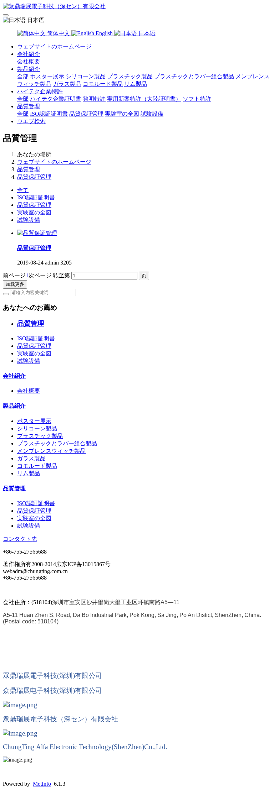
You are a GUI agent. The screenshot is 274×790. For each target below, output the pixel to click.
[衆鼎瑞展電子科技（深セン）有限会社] (137, 6)
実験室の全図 (122, 114)
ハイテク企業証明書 (55, 99)
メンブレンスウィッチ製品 (51, 451)
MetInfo (42, 784)
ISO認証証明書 (49, 114)
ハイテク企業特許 (40, 91)
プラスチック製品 (130, 76)
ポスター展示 (47, 76)
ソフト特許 (197, 99)
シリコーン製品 (86, 76)
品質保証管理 (86, 114)
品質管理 (28, 106)
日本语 (146, 33)
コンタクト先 (20, 539)
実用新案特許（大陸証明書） (144, 99)
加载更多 (15, 284)
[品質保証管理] (37, 233)
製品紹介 (28, 69)
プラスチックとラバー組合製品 (194, 76)
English (104, 33)
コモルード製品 (103, 84)
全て (23, 190)
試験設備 (152, 114)
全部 (23, 76)
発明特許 (94, 99)
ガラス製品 (67, 84)
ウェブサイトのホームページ (54, 46)
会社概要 (28, 61)
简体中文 (58, 33)
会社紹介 (28, 54)
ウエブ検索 (31, 121)
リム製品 (135, 84)
